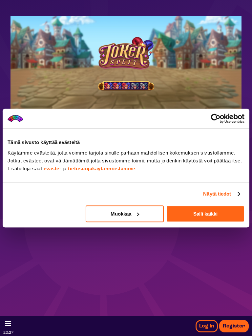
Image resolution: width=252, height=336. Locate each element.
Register (234, 326)
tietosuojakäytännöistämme (101, 168)
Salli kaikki (205, 214)
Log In (206, 326)
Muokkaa (121, 214)
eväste (51, 168)
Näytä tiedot (217, 194)
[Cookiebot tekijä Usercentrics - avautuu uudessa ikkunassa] (215, 118)
